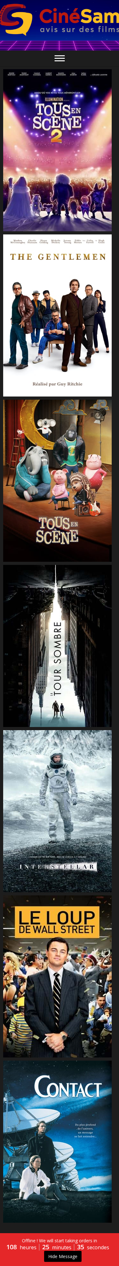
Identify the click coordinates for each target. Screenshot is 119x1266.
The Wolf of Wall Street (36, 1054)
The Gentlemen (27, 393)
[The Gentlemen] (59, 315)
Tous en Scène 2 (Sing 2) (37, 228)
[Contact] (59, 1142)
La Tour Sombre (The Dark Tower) (48, 724)
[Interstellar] (59, 811)
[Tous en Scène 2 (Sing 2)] (59, 150)
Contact (19, 1219)
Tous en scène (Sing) (33, 558)
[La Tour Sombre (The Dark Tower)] (59, 646)
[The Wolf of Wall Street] (59, 976)
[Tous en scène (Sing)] (59, 481)
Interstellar (22, 889)
